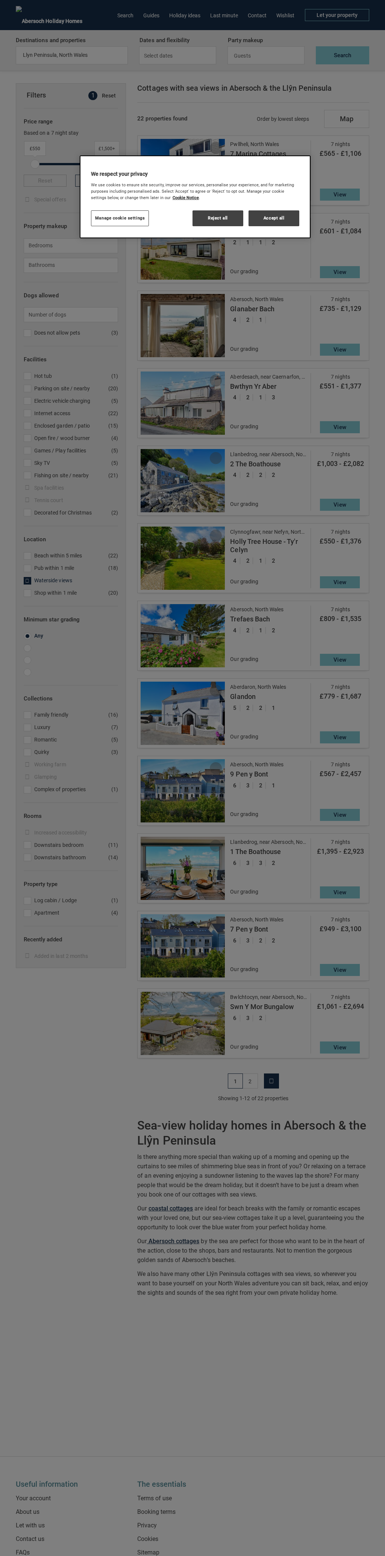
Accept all (274, 218)
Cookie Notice (186, 197)
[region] (195, 196)
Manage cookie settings (120, 218)
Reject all (218, 218)
